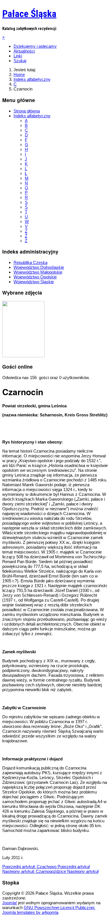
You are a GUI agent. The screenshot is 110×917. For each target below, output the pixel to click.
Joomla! (9, 902)
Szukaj (20, 60)
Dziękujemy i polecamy (35, 46)
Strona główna (27, 111)
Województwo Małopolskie (38, 272)
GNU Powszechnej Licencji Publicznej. (59, 907)
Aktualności (24, 51)
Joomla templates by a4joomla (30, 912)
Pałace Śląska (29, 13)
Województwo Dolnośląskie (39, 267)
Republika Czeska (30, 262)
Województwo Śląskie (34, 281)
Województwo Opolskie (35, 276)
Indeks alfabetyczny (32, 115)
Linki (18, 55)
